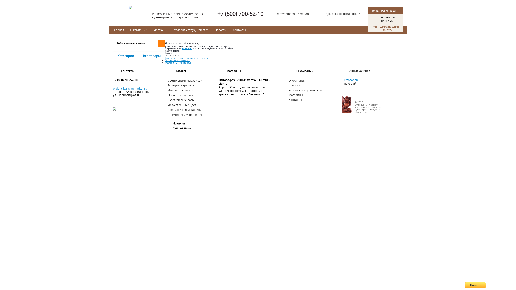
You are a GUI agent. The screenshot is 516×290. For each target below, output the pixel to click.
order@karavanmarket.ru (130, 88)
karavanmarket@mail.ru (293, 14)
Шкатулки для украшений (185, 110)
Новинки (179, 123)
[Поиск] (161, 43)
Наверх (475, 285)
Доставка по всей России (343, 14)
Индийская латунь (180, 90)
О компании (138, 30)
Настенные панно (180, 95)
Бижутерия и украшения (185, 115)
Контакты (239, 30)
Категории (126, 56)
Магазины (160, 30)
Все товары (152, 56)
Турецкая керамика (181, 85)
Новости (220, 30)
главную (187, 48)
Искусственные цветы (183, 105)
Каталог (181, 71)
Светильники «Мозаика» (185, 80)
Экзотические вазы (181, 100)
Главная (118, 30)
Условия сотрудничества (191, 30)
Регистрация (389, 10)
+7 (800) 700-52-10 (240, 13)
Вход (375, 10)
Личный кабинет (358, 71)
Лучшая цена (182, 128)
